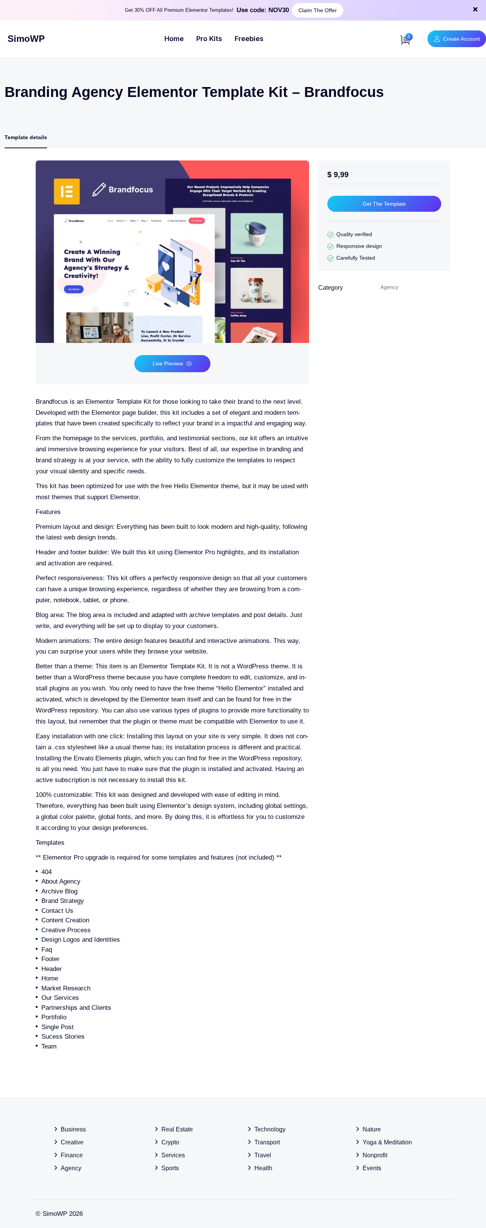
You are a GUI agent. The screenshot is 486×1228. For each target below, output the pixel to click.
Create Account (461, 39)
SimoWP (26, 38)
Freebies (249, 39)
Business (73, 1129)
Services (173, 1155)
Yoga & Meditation (387, 1142)
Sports (170, 1168)
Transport (267, 1142)
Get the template (384, 204)
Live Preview (168, 363)
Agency (71, 1168)
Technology (270, 1129)
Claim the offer (317, 10)
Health (263, 1168)
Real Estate (177, 1129)
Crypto (170, 1142)
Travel (262, 1155)
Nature (372, 1129)
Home (174, 39)
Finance (72, 1155)
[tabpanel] (172, 605)
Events (372, 1168)
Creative (72, 1142)
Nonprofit (375, 1155)
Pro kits (209, 39)
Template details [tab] (26, 137)
